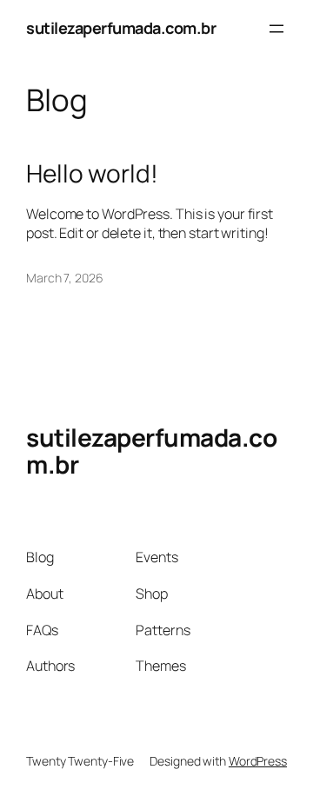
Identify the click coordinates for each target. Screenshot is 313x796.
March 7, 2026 (64, 277)
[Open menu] (276, 28)
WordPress (258, 761)
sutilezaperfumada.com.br (121, 27)
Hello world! (92, 174)
